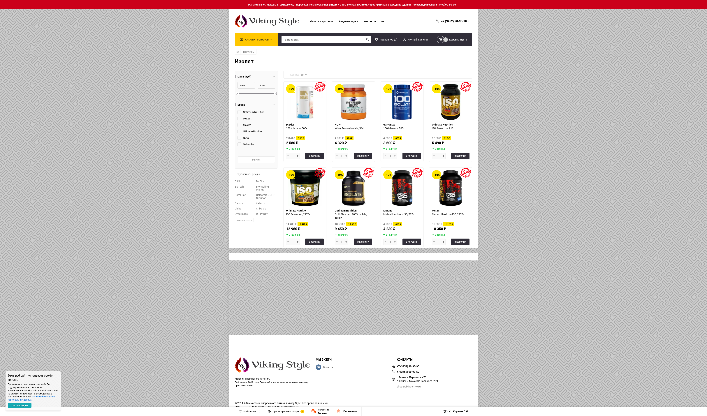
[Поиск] (367, 39)
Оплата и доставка (321, 21)
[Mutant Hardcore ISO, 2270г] (451, 188)
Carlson (239, 203)
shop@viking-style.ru (409, 386)
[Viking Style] (272, 365)
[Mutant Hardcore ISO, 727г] (402, 188)
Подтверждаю (20, 405)
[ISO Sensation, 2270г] (305, 188)
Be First (260, 181)
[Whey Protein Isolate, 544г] (353, 102)
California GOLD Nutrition (265, 196)
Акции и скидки (348, 21)
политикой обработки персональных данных (31, 398)
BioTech (239, 186)
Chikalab (261, 208)
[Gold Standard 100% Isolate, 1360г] (353, 188)
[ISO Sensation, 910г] (451, 102)
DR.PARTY (262, 214)
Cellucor (260, 203)
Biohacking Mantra (262, 188)
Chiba (238, 208)
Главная (237, 51)
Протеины (248, 51)
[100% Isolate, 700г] (402, 102)
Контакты (370, 21)
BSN (237, 181)
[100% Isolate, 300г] (305, 102)
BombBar (240, 195)
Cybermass (241, 214)
